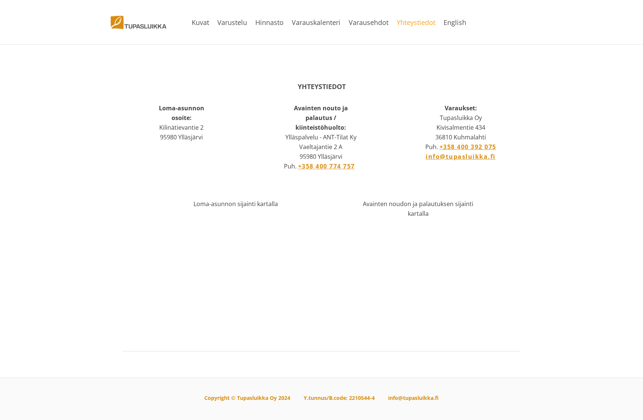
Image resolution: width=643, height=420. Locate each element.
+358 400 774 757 (326, 166)
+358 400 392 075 (467, 147)
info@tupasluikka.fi (461, 156)
